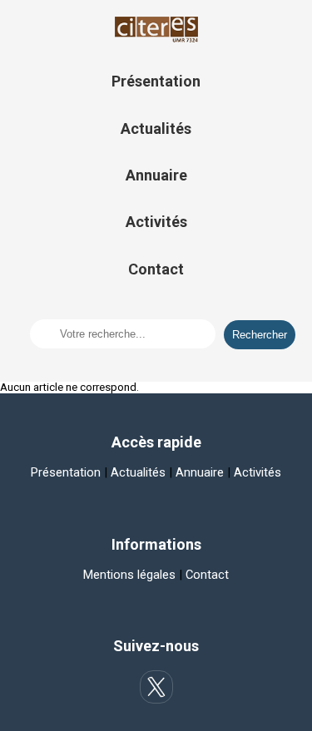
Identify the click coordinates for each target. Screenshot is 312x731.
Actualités (156, 128)
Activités (156, 221)
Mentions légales (129, 574)
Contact (156, 269)
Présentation (156, 81)
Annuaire (156, 175)
